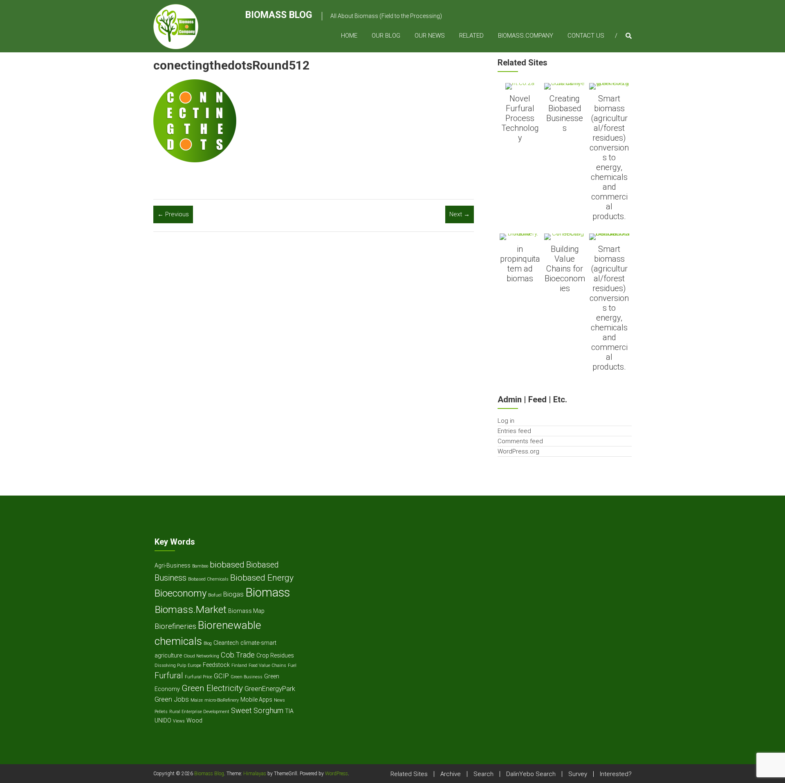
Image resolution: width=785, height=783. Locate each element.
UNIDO (163, 720)
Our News (430, 35)
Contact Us (585, 35)
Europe (194, 665)
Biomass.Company (525, 35)
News (279, 700)
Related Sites (409, 774)
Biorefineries (175, 626)
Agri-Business (173, 565)
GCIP (221, 676)
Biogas (233, 594)
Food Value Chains (267, 665)
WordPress (336, 773)
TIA (289, 711)
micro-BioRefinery (221, 700)
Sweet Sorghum (257, 710)
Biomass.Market (191, 609)
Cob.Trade (238, 655)
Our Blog (386, 35)
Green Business (246, 677)
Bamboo (200, 566)
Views (179, 721)
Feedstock (216, 665)
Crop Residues (275, 655)
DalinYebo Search (531, 774)
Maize (197, 700)
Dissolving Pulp (170, 665)
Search (483, 774)
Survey (577, 774)
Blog (208, 643)
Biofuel (215, 595)
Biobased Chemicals (208, 579)
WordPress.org (518, 451)
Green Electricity (212, 688)
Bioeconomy (180, 593)
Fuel (292, 665)
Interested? (616, 774)
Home (349, 35)
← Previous (173, 214)
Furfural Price (198, 677)
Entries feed (514, 431)
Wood (194, 720)
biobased (227, 564)
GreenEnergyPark (269, 689)
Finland (239, 665)
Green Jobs (172, 699)
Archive (450, 774)
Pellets (161, 711)
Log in (506, 420)
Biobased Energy (262, 577)
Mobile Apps (256, 699)
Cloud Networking (201, 656)
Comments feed (520, 441)
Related (471, 35)
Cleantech (226, 642)
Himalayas (254, 773)
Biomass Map (246, 611)
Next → (459, 214)
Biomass (267, 592)
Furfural (169, 675)
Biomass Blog (278, 14)
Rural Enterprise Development (199, 711)
